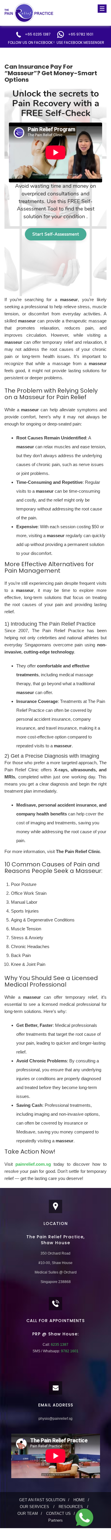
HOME (79, 1500)
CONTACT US (58, 1513)
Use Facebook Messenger (80, 42)
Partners (55, 1520)
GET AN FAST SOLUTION (42, 1500)
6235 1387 (59, 1345)
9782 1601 (69, 1351)
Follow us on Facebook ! (31, 42)
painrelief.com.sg (33, 1164)
